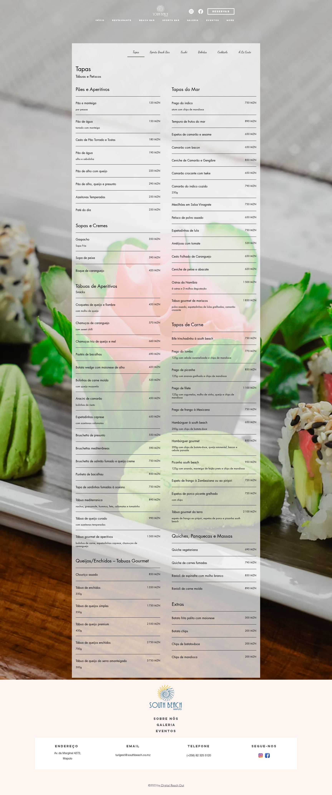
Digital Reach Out (172, 785)
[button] (121, 20)
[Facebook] (200, 11)
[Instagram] (191, 11)
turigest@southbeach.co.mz (133, 755)
